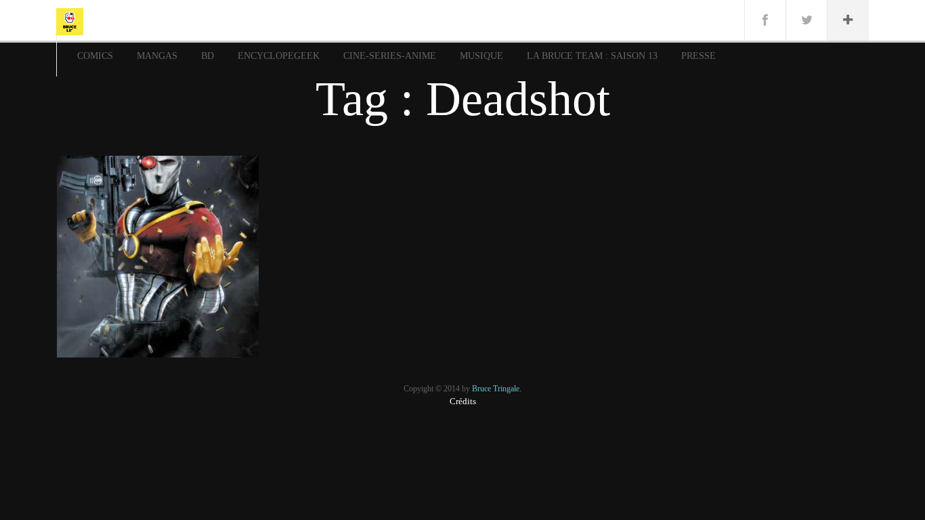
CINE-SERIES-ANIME (389, 56)
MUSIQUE (481, 56)
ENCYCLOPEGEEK (279, 56)
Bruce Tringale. (496, 388)
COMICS (95, 56)
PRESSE (698, 56)
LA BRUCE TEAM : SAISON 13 (592, 56)
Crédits (463, 401)
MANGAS (157, 56)
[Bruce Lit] (69, 20)
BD (207, 56)
